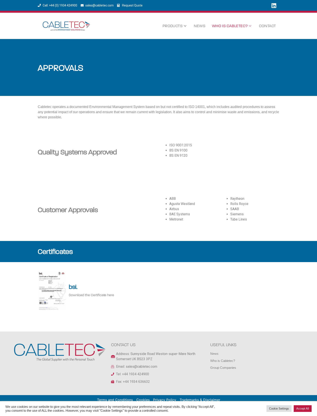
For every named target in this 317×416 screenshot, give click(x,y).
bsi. (73, 286)
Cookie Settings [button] (279, 408)
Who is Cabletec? (230, 26)
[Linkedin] (273, 5)
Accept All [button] (302, 408)
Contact (267, 26)
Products (173, 26)
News (199, 26)
